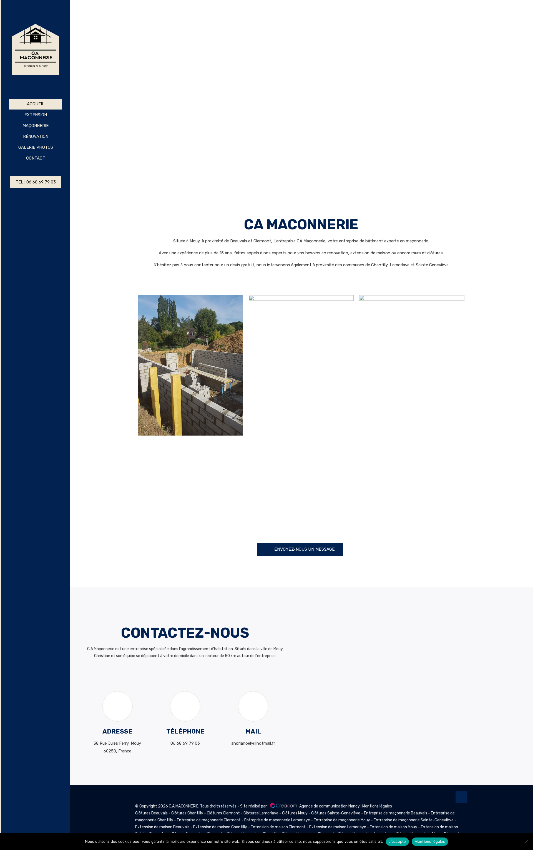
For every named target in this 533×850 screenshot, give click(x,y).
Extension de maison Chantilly (220, 827)
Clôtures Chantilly (187, 813)
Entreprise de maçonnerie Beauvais (395, 813)
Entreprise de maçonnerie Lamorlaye (277, 820)
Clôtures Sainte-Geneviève (336, 813)
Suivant (526, 94)
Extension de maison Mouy (393, 827)
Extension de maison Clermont (278, 827)
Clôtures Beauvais (152, 813)
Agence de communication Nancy (329, 806)
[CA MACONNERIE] (35, 49)
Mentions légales (377, 806)
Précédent (76, 94)
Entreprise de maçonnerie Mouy (342, 820)
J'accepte (397, 841)
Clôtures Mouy (295, 813)
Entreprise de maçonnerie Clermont (209, 820)
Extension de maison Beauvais (162, 827)
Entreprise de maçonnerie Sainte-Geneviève (414, 820)
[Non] (526, 841)
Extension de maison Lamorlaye (337, 827)
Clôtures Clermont (224, 813)
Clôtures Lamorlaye (261, 813)
